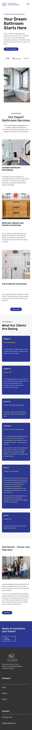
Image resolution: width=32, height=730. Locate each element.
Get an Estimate (11, 49)
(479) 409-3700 (7, 717)
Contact (4, 699)
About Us (7, 613)
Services (4, 693)
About (4, 687)
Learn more (16, 309)
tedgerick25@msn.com (9, 723)
